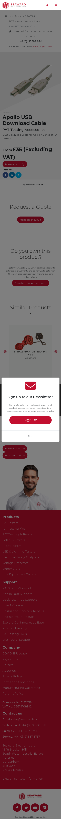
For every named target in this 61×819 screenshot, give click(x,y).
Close (30, 436)
